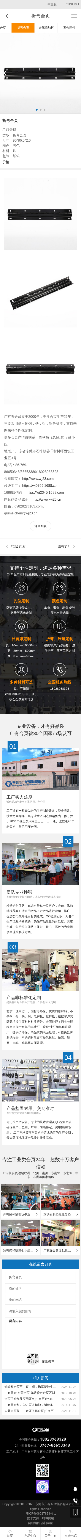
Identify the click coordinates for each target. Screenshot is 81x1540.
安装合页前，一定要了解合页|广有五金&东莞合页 (32, 1411)
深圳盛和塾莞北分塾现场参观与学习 (60, 1214)
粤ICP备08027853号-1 (40, 1513)
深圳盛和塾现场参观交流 (19, 1214)
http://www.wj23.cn (46, 499)
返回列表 (41, 526)
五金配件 (69, 27)
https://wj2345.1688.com (45, 492)
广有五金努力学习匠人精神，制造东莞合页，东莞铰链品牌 (32, 1405)
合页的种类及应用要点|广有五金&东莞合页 (32, 1399)
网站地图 (34, 1523)
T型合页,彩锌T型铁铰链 (26, 546)
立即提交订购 (33, 1358)
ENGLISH (72, 4)
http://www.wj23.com (37, 479)
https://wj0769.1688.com (40, 485)
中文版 (52, 4)
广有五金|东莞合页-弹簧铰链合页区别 (30, 1392)
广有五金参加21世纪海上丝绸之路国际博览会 (60, 1250)
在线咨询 (47, 1361)
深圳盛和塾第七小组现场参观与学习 (20, 1250)
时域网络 (48, 1518)
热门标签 (47, 1523)
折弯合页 (23, 27)
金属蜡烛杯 (46, 27)
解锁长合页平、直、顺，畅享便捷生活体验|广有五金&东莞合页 (32, 1386)
